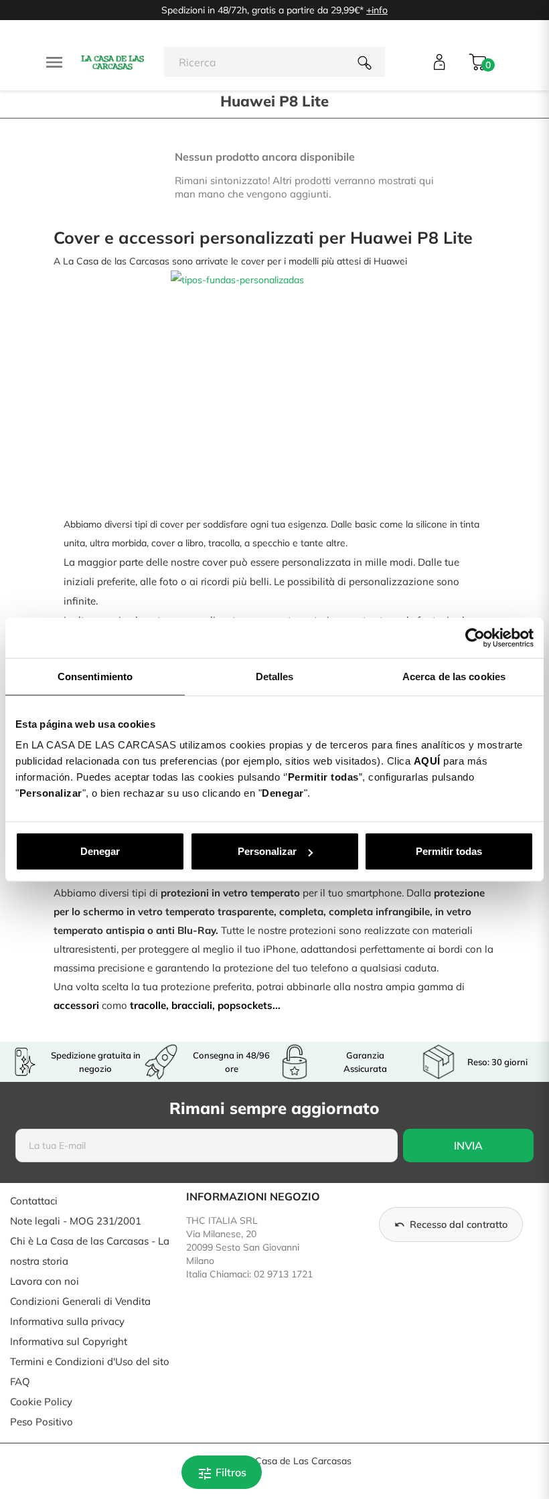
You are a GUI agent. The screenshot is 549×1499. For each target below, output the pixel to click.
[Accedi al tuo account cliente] (439, 62)
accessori (76, 1005)
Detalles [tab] (275, 676)
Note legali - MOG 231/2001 (75, 1220)
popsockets (245, 1005)
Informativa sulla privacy (67, 1321)
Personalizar (267, 851)
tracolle (148, 1005)
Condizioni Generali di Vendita (80, 1301)
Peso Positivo (41, 1421)
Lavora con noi (44, 1281)
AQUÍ (427, 761)
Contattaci (34, 1200)
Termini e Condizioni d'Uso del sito (89, 1361)
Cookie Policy (41, 1401)
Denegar (100, 851)
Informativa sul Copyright (68, 1341)
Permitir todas (449, 851)
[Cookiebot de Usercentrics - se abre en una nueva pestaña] (475, 637)
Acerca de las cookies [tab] (453, 676)
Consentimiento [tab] (95, 676)
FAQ (20, 1381)
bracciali (191, 1005)
